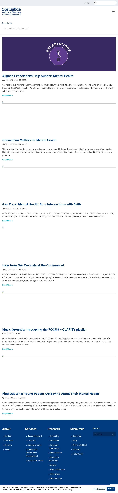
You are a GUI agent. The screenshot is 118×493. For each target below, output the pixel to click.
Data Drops (55, 474)
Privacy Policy (67, 490)
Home (91, 32)
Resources (77, 429)
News (7, 449)
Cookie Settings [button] (99, 489)
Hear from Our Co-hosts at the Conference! (33, 265)
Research (54, 429)
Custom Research (34, 436)
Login (88, 3)
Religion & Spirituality (54, 459)
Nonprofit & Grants (35, 460)
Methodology (56, 478)
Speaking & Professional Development (32, 452)
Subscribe (77, 436)
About (6, 429)
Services (30, 429)
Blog (75, 440)
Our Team (9, 440)
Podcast (76, 449)
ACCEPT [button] (111, 489)
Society (53, 465)
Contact (8, 436)
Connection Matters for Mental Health (29, 140)
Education (54, 440)
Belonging (54, 436)
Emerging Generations (54, 447)
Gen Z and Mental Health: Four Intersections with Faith (41, 204)
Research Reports (57, 469)
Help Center (78, 454)
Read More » (7, 95)
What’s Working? (80, 445)
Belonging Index (34, 445)
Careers (8, 445)
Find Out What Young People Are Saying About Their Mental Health (50, 394)
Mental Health (56, 453)
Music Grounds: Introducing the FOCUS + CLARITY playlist (44, 330)
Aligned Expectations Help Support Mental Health (37, 76)
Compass (31, 440)
